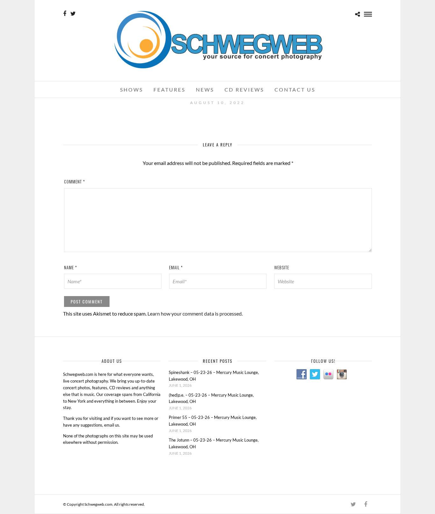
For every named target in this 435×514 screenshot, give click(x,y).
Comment (74, 181)
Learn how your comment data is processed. (195, 313)
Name (70, 267)
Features (169, 89)
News (205, 89)
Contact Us (295, 89)
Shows (131, 89)
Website (281, 267)
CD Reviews (244, 89)
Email (176, 267)
